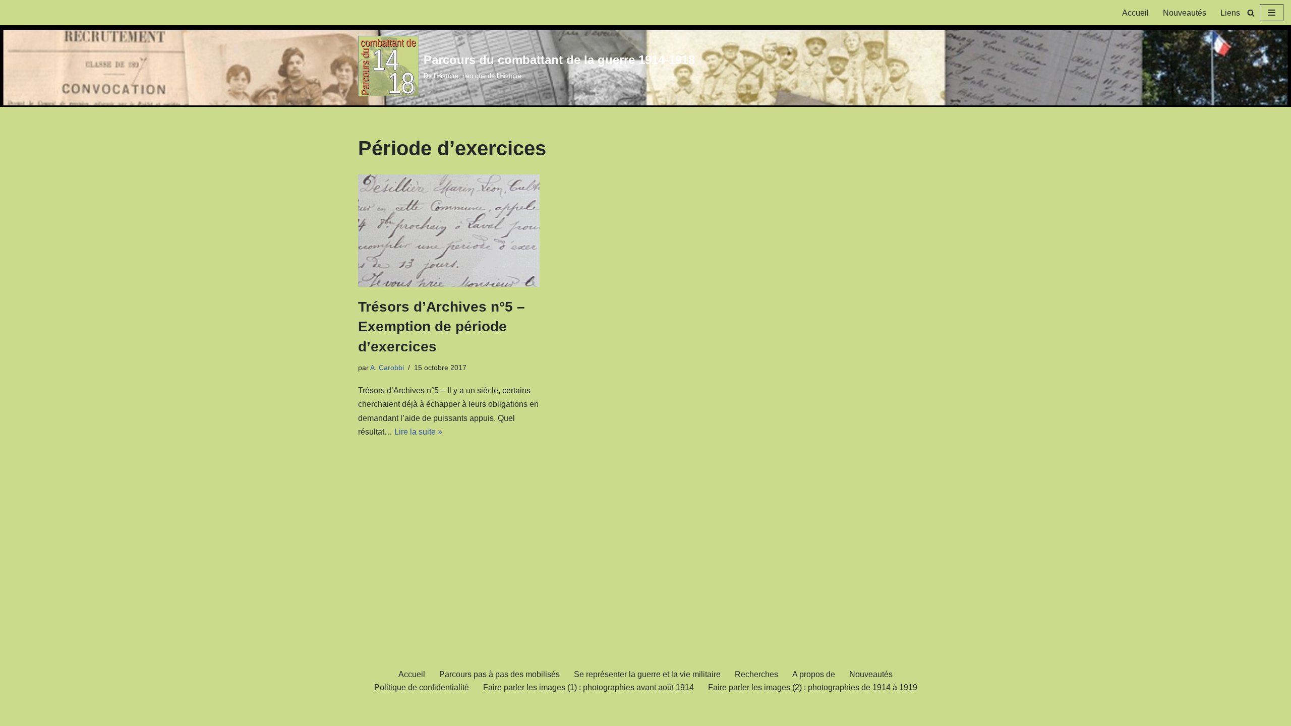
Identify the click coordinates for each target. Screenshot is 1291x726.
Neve (367, 713)
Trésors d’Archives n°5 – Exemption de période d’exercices (441, 326)
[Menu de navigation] (1271, 12)
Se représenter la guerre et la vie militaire (647, 674)
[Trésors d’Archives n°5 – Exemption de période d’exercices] (449, 230)
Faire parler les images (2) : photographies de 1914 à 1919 (812, 687)
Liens (1230, 13)
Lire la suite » (418, 432)
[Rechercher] (1251, 13)
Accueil (1135, 13)
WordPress (451, 713)
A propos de (813, 674)
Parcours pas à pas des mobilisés (499, 674)
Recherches (756, 674)
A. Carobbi (387, 368)
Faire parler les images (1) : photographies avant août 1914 (588, 687)
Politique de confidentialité (421, 687)
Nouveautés (1184, 13)
